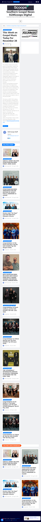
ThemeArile (14, 520)
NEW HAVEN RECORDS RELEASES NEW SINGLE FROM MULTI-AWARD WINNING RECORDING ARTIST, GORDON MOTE (10, 277)
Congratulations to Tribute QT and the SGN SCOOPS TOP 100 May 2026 (11, 436)
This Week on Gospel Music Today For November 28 (16, 25)
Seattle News (8, 520)
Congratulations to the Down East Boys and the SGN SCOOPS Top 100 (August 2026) (10, 245)
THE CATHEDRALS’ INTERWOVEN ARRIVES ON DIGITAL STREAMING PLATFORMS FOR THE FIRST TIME (10, 373)
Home (4, 25)
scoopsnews (7, 249)
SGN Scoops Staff (8, 43)
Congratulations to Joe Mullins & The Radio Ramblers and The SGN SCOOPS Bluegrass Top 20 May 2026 (11, 404)
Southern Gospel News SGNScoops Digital (21, 13)
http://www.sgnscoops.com (13, 135)
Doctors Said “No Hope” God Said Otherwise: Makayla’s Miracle (10, 214)
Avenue (6, 126)
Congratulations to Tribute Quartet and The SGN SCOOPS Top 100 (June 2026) (11, 341)
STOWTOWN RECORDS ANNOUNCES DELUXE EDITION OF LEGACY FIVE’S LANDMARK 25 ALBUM (10, 192)
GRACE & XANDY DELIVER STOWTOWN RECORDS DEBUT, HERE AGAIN (11, 162)
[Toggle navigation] (20, 21)
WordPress (17, 518)
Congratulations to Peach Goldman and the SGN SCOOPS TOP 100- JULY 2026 (10, 310)
